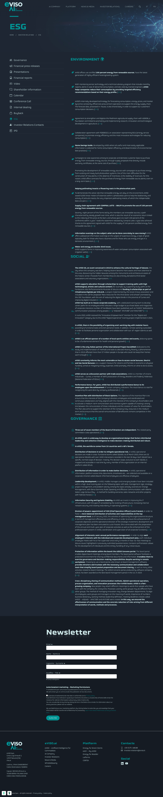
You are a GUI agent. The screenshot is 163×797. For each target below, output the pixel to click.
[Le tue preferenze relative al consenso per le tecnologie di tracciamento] (4, 793)
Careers (129, 7)
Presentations (21, 72)
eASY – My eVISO (89, 751)
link (119, 92)
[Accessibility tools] (9, 793)
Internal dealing (22, 107)
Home (12, 35)
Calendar (18, 95)
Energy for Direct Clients (92, 748)
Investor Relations (109, 7)
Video (16, 83)
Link (92, 181)
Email (49, 644)
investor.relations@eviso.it (134, 750)
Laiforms (86, 757)
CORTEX (86, 760)
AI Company (54, 7)
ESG (15, 119)
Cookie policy (47, 793)
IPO (15, 130)
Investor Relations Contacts (28, 125)
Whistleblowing (51, 763)
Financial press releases (26, 66)
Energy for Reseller (90, 754)
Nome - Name (53, 654)
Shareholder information (27, 89)
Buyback (18, 113)
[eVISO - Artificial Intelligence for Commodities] (13, 6)
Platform (71, 7)
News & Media (87, 7)
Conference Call (22, 101)
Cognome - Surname (55, 663)
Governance (20, 60)
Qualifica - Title (53, 673)
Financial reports (22, 77)
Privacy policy (90, 696)
